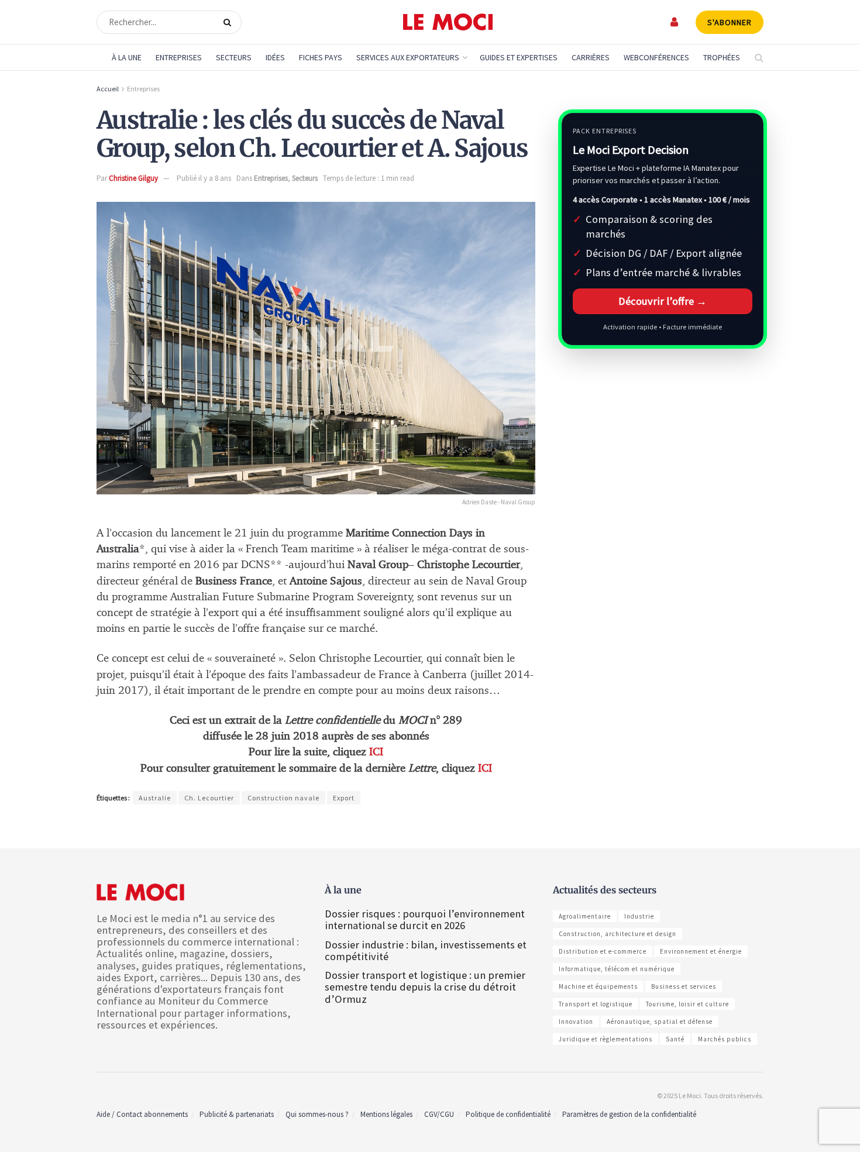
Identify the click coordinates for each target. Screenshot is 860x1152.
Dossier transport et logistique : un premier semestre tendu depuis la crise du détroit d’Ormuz (425, 986)
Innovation (576, 1021)
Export (344, 797)
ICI (376, 752)
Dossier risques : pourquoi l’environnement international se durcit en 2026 (425, 919)
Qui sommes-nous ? (317, 1114)
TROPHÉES (721, 57)
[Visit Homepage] (448, 22)
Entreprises (179, 57)
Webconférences (656, 57)
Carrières (591, 57)
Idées (275, 57)
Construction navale (283, 797)
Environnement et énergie (701, 951)
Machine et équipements (598, 986)
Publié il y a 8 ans (204, 178)
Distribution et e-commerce (602, 951)
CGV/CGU (439, 1114)
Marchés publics (724, 1039)
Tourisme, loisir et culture (687, 1004)
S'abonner (729, 22)
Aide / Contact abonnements (142, 1114)
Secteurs (234, 57)
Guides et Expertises (519, 57)
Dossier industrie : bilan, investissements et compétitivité (426, 950)
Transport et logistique (595, 1004)
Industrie (639, 916)
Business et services (683, 986)
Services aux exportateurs (407, 57)
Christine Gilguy (133, 178)
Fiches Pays (320, 57)
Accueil (108, 88)
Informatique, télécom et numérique (617, 969)
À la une (127, 57)
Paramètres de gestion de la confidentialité (629, 1114)
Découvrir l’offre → (662, 301)
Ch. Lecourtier (209, 797)
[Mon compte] (674, 22)
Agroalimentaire (585, 916)
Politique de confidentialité (508, 1114)
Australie (155, 797)
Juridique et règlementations (605, 1039)
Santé (675, 1039)
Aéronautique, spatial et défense (660, 1021)
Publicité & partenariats (236, 1114)
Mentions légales (386, 1114)
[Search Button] (230, 22)
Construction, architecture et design (617, 934)
